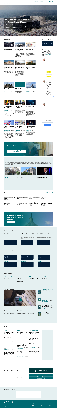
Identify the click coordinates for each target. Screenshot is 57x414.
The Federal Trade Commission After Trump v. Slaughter (9, 67)
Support (41, 1)
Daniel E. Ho (27, 109)
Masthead (50, 405)
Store (46, 1)
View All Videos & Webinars (47, 289)
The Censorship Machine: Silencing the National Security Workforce (19, 49)
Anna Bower (46, 308)
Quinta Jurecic (39, 178)
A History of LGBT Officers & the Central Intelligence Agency (9, 127)
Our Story (50, 403)
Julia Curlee (16, 52)
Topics (33, 403)
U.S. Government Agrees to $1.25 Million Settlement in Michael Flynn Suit (47, 203)
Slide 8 (14, 34)
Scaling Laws (6, 261)
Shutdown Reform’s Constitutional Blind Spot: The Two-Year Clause (30, 67)
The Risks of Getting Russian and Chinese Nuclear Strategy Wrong (19, 127)
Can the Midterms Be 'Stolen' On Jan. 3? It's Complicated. (29, 49)
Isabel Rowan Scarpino (20, 341)
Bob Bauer (22, 178)
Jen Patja (32, 335)
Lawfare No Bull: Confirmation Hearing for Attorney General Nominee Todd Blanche (9, 353)
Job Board (42, 403)
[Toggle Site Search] (52, 3)
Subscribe (36, 1)
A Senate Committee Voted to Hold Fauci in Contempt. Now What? (9, 347)
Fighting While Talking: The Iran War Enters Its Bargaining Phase (31, 127)
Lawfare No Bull (40, 261)
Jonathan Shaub (6, 349)
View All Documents (49, 192)
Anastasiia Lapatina (19, 356)
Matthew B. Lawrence (7, 341)
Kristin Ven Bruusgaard (16, 131)
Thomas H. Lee (28, 91)
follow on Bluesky (48, 54)
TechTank (30, 276)
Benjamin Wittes (44, 300)
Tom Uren (16, 109)
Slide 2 (7, 34)
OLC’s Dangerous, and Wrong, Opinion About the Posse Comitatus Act (19, 67)
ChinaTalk (43, 276)
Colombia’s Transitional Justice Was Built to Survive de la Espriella (9, 108)
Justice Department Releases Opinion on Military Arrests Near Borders (22, 197)
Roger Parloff (47, 301)
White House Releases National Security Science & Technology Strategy (9, 197)
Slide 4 (9, 34)
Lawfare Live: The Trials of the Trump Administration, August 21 (15, 310)
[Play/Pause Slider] (4, 34)
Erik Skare (5, 91)
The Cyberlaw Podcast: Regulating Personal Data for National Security (22, 280)
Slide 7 (13, 34)
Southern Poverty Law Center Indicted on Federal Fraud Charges (34, 203)
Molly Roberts (7, 24)
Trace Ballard (6, 130)
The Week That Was (18, 88)
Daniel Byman (31, 334)
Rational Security (23, 261)
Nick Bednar (6, 177)
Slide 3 (8, 34)
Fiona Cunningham (17, 130)
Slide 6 (12, 34)
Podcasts (33, 405)
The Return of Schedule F (9, 176)
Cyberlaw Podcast (20, 276)
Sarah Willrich (17, 90)
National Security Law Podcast (9, 276)
